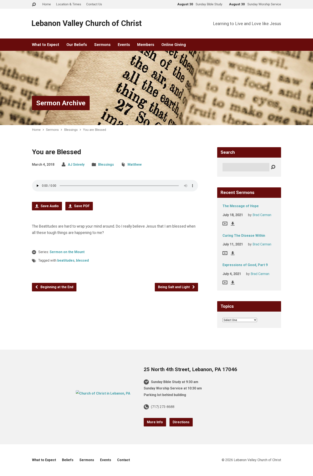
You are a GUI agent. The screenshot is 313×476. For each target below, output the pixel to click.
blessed (82, 260)
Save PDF (81, 206)
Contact (123, 460)
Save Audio (49, 206)
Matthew (135, 164)
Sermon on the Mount (67, 252)
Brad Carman (262, 215)
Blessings (71, 130)
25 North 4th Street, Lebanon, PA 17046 (190, 369)
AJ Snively (76, 164)
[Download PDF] (233, 223)
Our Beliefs (76, 45)
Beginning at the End (56, 287)
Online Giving (173, 45)
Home (46, 4)
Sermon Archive (60, 103)
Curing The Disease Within (244, 236)
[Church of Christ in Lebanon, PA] (103, 393)
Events (124, 45)
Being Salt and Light (174, 287)
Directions (181, 422)
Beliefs (67, 460)
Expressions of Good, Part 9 (245, 265)
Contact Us (94, 4)
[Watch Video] (225, 223)
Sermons (102, 45)
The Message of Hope (241, 206)
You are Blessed (94, 130)
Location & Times (68, 4)
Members (145, 45)
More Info (155, 422)
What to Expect (45, 45)
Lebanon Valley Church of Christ (87, 23)
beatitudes (66, 260)
